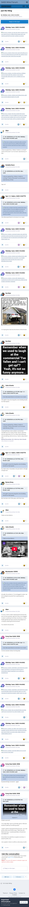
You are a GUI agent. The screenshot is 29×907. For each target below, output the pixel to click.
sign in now (11, 857)
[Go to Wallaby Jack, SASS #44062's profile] (3, 28)
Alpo (21, 171)
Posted (12, 29)
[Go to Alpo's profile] (3, 131)
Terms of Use (6, 905)
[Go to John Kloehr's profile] (3, 386)
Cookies (14, 895)
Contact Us (22, 893)
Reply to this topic (14, 21)
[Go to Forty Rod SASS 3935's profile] (3, 637)
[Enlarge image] (14, 34)
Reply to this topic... (9, 868)
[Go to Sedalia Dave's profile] (3, 166)
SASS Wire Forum (9, 2)
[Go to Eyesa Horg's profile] (3, 483)
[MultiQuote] (2, 41)
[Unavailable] (14, 311)
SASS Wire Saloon (17, 16)
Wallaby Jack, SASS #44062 (11, 15)
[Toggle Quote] (3, 136)
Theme (5, 893)
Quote (6, 41)
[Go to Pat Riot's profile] (3, 294)
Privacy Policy (13, 893)
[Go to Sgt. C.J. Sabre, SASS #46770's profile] (3, 197)
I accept (24, 902)
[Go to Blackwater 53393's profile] (3, 572)
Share (7, 877)
